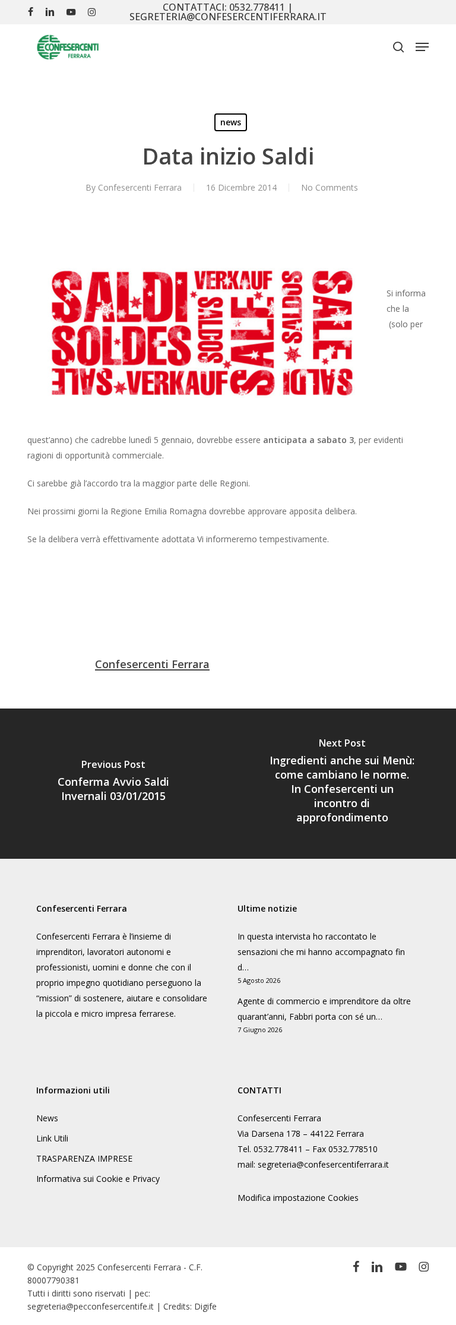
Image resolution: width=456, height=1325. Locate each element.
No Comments (329, 187)
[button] (422, 47)
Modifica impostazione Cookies (298, 1197)
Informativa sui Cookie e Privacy (98, 1178)
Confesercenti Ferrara (140, 187)
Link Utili (52, 1138)
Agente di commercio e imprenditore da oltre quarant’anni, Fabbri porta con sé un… (324, 1008)
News (47, 1118)
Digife (205, 1306)
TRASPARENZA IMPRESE (84, 1158)
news (230, 122)
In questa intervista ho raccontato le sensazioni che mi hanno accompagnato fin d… (321, 952)
